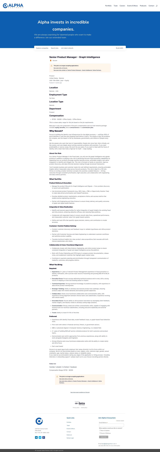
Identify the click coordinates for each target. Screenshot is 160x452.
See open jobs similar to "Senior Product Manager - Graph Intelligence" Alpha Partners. (77, 70)
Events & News (132, 6)
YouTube (52, 367)
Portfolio (108, 6)
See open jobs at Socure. (60, 68)
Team (116, 6)
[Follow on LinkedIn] (36, 437)
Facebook (73, 367)
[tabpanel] (80, 250)
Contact (151, 6)
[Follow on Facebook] (43, 437)
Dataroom (69, 435)
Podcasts (143, 6)
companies (42, 48)
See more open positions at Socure (80, 392)
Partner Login (70, 438)
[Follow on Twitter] (40, 437)
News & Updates (105, 430)
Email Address (103, 422)
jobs (54, 48)
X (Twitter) (65, 367)
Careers (122, 6)
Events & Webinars (106, 433)
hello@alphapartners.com (108, 444)
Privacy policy (76, 407)
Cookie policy (84, 407)
